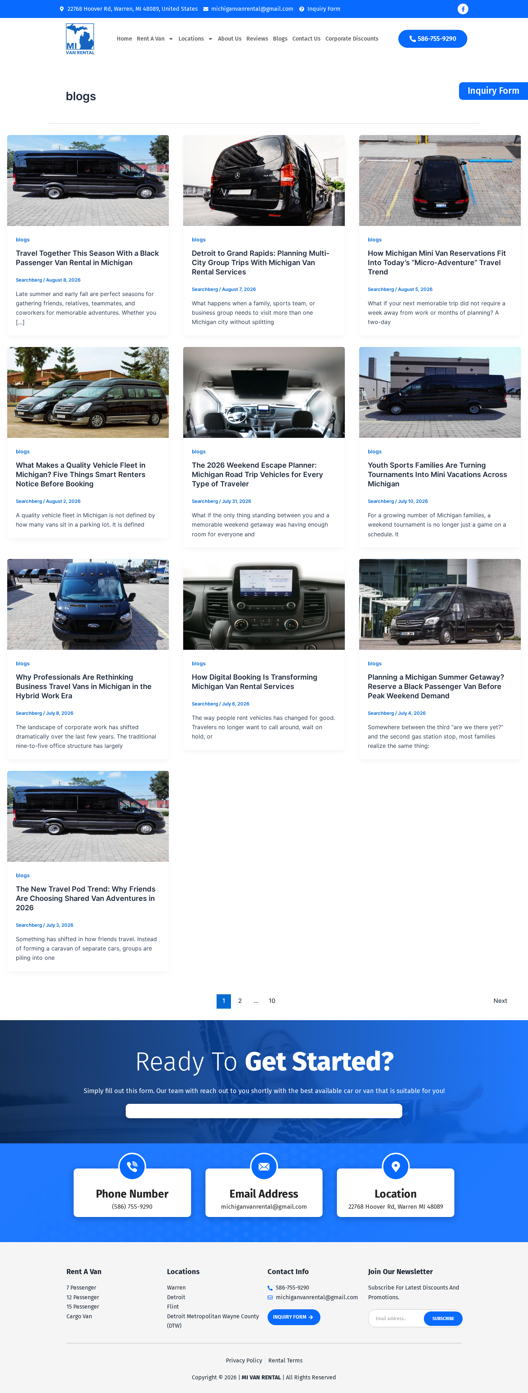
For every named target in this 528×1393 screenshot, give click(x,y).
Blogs (280, 38)
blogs (23, 239)
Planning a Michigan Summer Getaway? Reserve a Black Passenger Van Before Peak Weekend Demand (436, 686)
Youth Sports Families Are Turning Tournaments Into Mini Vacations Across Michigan (437, 474)
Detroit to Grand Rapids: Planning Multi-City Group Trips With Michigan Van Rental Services (260, 262)
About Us (230, 38)
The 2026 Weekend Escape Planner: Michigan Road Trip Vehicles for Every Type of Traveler (257, 474)
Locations (191, 38)
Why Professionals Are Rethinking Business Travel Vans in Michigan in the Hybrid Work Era (84, 686)
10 (272, 1000)
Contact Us (306, 38)
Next (500, 1000)
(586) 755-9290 (132, 1207)
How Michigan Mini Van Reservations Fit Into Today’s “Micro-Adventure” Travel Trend (437, 262)
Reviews (257, 38)
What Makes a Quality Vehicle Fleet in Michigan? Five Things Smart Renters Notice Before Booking (80, 474)
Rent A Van (151, 38)
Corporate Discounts (352, 38)
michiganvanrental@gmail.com (264, 1207)
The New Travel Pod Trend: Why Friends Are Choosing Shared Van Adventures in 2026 (86, 898)
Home (124, 38)
